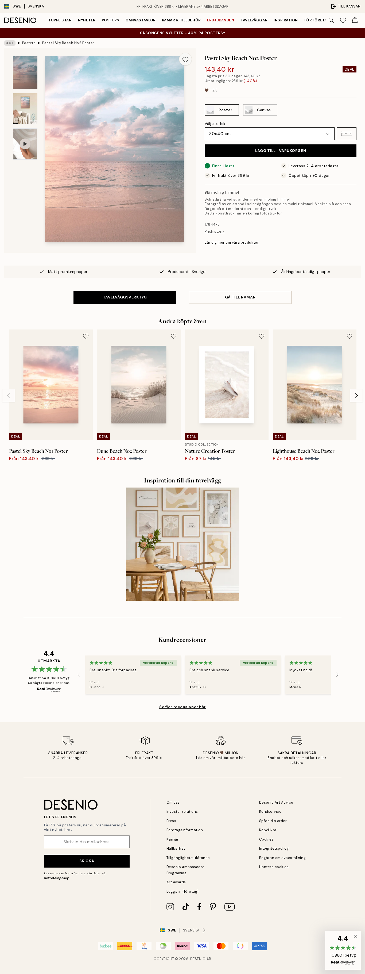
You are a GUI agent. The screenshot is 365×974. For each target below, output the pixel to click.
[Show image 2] (25, 108)
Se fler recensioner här (182, 706)
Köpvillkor (268, 830)
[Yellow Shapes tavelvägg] (182, 544)
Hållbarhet (175, 848)
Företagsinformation (184, 830)
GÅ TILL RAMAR (240, 297)
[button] (346, 133)
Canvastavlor (140, 20)
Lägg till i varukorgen (280, 150)
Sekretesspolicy (56, 878)
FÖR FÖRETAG (317, 20)
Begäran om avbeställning (282, 858)
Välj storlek (215, 123)
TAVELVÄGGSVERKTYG (125, 297)
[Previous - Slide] (8, 395)
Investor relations (182, 811)
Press (171, 821)
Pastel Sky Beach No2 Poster (68, 43)
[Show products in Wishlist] (343, 20)
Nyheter (86, 20)
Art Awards (176, 882)
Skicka (86, 860)
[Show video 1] (25, 144)
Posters (110, 20)
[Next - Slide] (356, 395)
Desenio (198, 959)
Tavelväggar (253, 20)
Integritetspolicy (274, 848)
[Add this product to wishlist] (185, 59)
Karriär (172, 839)
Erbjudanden (220, 20)
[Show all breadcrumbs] (9, 43)
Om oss (173, 802)
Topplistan (60, 20)
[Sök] (331, 20)
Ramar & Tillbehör (181, 20)
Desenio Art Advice (276, 802)
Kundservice (270, 811)
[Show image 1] (25, 72)
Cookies (266, 839)
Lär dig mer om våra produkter (232, 242)
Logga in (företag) (182, 891)
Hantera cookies (274, 867)
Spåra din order (273, 821)
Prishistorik (214, 231)
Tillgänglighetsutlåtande (188, 858)
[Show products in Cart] (355, 20)
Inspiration (286, 20)
